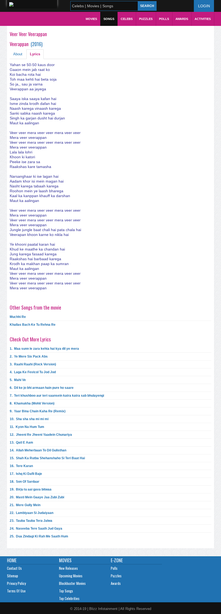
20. (37, 497)
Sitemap (12, 575)
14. (38, 450)
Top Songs (66, 591)
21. (25, 505)
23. (31, 521)
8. (32, 403)
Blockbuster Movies (72, 583)
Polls (164, 18)
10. (29, 419)
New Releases (68, 568)
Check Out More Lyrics (30, 339)
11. (27, 427)
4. (33, 372)
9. (37, 411)
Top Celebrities (69, 598)
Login (204, 6)
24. (36, 528)
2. (29, 356)
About (17, 54)
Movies (91, 18)
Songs (108, 18)
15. (47, 458)
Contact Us (14, 568)
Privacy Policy (16, 583)
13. (21, 442)
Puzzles (146, 18)
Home (11, 560)
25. (39, 536)
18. (24, 481)
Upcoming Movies (70, 575)
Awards (181, 18)
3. (33, 364)
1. (44, 349)
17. (26, 474)
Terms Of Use (16, 591)
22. (31, 513)
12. (41, 435)
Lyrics (35, 54)
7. (57, 395)
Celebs (127, 18)
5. (18, 380)
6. (42, 388)
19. (30, 489)
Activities (203, 18)
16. (21, 466)
